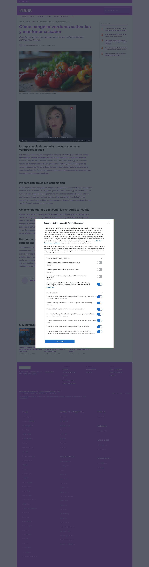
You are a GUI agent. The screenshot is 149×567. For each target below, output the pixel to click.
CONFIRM (60, 341)
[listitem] (74, 258)
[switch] (99, 262)
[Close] (109, 223)
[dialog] (74, 283)
